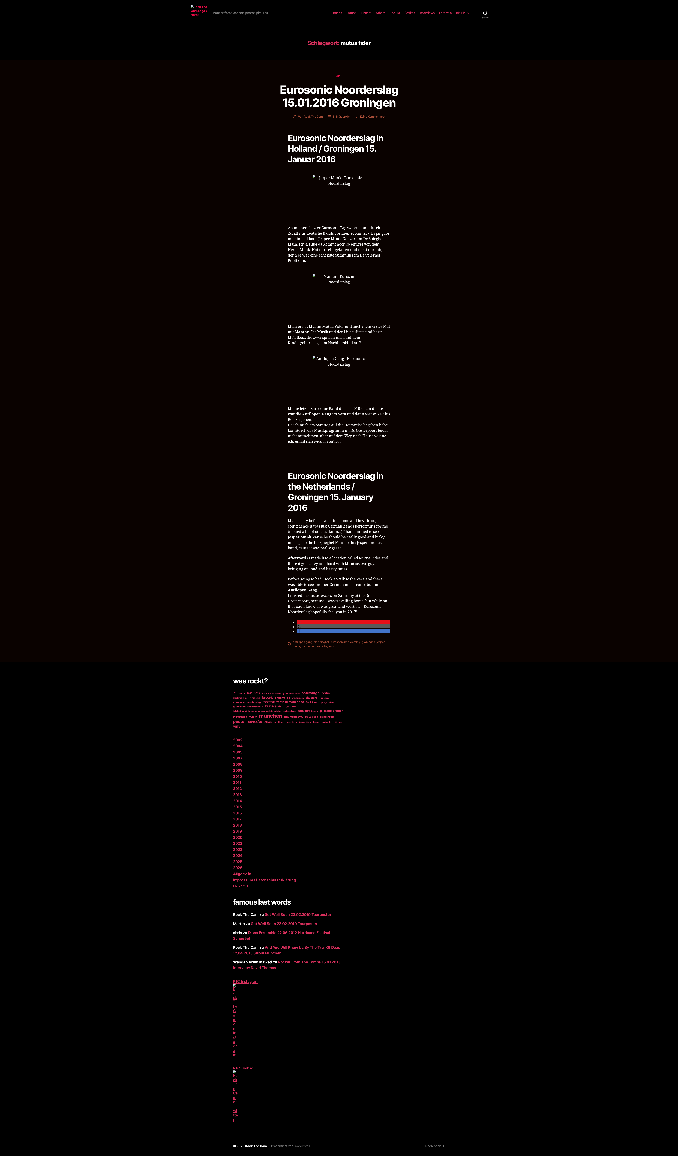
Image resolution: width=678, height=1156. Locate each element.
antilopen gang (302, 642)
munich (253, 716)
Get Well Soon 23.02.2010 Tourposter (298, 914)
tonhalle (326, 722)
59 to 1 (241, 693)
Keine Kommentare (372, 116)
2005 (238, 752)
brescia (267, 697)
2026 (237, 868)
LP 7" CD (240, 886)
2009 (238, 770)
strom (268, 722)
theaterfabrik (305, 722)
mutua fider (319, 646)
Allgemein (242, 874)
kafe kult (304, 711)
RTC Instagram (245, 981)
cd (288, 697)
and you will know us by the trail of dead (280, 693)
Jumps (351, 13)
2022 (237, 843)
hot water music (255, 706)
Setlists (409, 13)
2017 (237, 819)
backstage (310, 693)
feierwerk (269, 702)
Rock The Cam (313, 116)
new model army (293, 716)
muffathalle (240, 716)
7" (234, 693)
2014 (237, 801)
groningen (368, 642)
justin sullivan (289, 711)
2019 (257, 693)
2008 (238, 764)
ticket (316, 722)
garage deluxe (327, 702)
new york (311, 716)
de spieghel (321, 642)
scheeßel (255, 722)
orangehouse (327, 716)
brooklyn (280, 697)
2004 (238, 746)
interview (289, 706)
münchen (270, 716)
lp (321, 711)
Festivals (445, 13)
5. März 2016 (341, 116)
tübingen (337, 722)
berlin (325, 693)
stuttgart (279, 722)
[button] (343, 622)
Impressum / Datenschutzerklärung (264, 880)
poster (239, 721)
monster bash (333, 711)
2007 (237, 758)
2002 (237, 740)
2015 (237, 807)
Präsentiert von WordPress (290, 1146)
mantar (306, 646)
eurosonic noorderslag (345, 642)
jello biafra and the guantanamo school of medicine (257, 711)
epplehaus (324, 698)
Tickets (366, 13)
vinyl (237, 726)
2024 (237, 855)
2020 (237, 837)
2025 (237, 862)
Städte (381, 13)
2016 (339, 76)
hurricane (273, 706)
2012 (237, 788)
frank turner (312, 702)
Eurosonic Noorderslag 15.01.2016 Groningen (339, 96)
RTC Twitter (243, 1068)
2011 (237, 782)
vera (331, 646)
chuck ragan (298, 698)
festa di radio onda (290, 702)
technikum (291, 722)
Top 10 (395, 13)
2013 (237, 794)
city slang (311, 697)
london (314, 711)
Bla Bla (461, 13)
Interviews (427, 13)
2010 (237, 776)
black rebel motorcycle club (246, 698)
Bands (337, 13)
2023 (237, 849)
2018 (249, 693)
